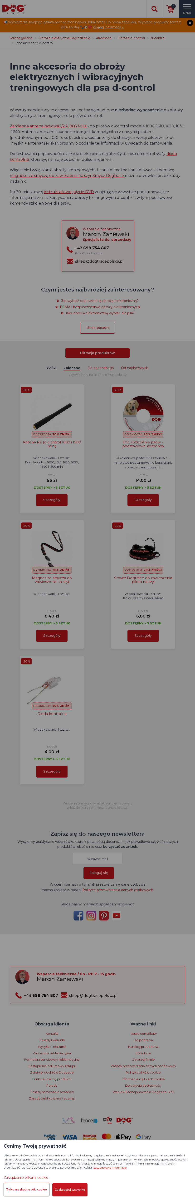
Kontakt (52, 1033)
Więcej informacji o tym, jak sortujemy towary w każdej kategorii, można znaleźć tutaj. (97, 805)
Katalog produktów (143, 1047)
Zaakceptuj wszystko (70, 1189)
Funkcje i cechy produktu (52, 1079)
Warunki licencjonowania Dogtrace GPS (143, 1092)
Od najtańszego (101, 368)
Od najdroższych (134, 368)
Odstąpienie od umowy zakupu (52, 1066)
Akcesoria (104, 38)
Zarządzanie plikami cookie (26, 1177)
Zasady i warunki (52, 1040)
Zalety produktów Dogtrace (52, 1072)
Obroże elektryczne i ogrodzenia (64, 38)
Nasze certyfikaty (143, 1033)
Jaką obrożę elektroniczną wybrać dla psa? (100, 313)
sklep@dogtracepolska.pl (99, 261)
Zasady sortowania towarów (52, 1092)
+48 (92, 250)
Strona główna (21, 38)
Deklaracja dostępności (143, 1085)
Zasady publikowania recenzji (52, 1098)
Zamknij (190, 23)
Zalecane (71, 368)
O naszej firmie (143, 1059)
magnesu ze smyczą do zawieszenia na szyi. (51, 175)
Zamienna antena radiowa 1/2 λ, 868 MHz (48, 126)
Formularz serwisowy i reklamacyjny (51, 1059)
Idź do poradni (97, 328)
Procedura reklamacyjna (52, 1053)
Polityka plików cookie (143, 1072)
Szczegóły (51, 500)
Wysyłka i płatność (52, 1047)
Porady (51, 1085)
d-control (158, 38)
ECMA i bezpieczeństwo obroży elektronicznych (100, 307)
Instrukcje (143, 1053)
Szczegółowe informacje (110, 1167)
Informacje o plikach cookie (143, 1079)
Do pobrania (143, 1040)
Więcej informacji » (108, 27)
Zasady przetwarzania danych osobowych (143, 1066)
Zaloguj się (98, 873)
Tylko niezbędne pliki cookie (26, 1189)
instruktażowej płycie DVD (69, 192)
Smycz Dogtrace (108, 175)
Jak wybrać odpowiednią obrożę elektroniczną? (100, 301)
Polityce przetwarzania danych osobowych (117, 890)
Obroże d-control (131, 38)
